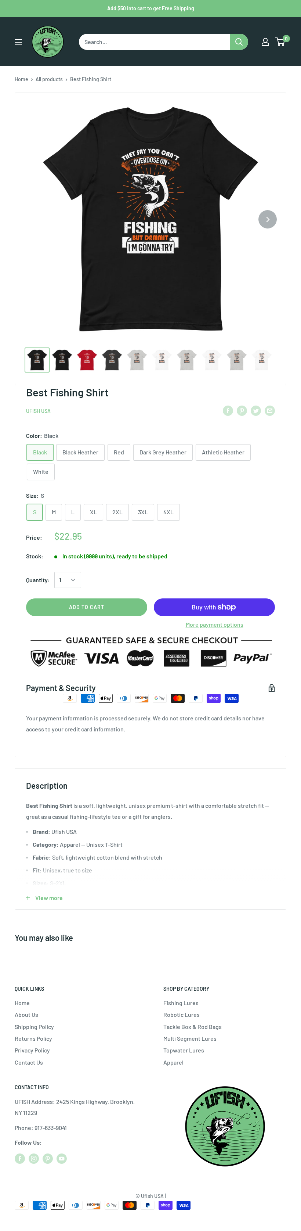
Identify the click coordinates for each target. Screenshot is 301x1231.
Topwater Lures (183, 1050)
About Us (26, 1014)
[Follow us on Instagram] (34, 1158)
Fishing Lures (181, 1002)
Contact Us (29, 1062)
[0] (280, 41)
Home (21, 79)
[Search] (239, 42)
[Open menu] (18, 42)
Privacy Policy (32, 1050)
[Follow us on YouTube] (62, 1158)
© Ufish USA (149, 1196)
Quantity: (38, 579)
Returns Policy (33, 1038)
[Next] (267, 219)
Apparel (173, 1062)
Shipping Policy (34, 1026)
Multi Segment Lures (190, 1038)
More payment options (214, 624)
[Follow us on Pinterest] (48, 1158)
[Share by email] (270, 410)
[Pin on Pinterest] (242, 410)
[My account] (265, 42)
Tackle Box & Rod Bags (192, 1026)
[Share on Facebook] (228, 410)
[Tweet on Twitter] (256, 410)
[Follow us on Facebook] (20, 1158)
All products (49, 79)
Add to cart (86, 607)
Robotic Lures (181, 1014)
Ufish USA (38, 411)
